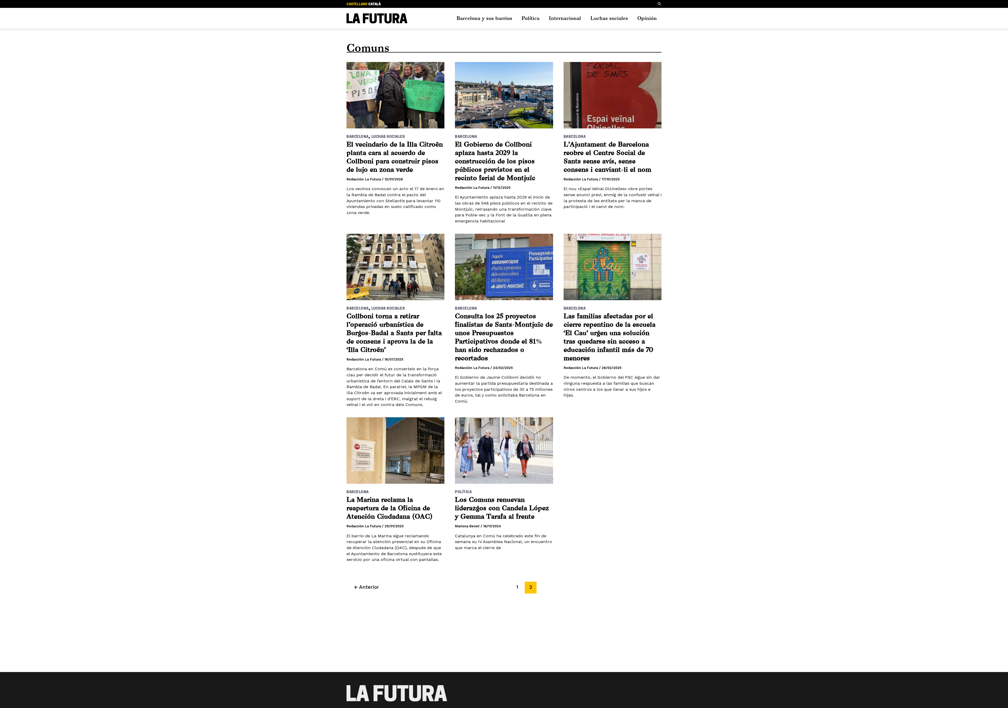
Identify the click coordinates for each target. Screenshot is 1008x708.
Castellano (357, 4)
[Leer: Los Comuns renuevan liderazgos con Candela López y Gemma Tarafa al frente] (504, 447)
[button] (660, 4)
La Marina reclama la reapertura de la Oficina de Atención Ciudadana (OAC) (389, 508)
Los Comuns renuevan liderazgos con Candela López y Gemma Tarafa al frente (502, 508)
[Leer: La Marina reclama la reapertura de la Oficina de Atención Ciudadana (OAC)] (395, 447)
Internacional (565, 18)
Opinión (647, 18)
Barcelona (357, 137)
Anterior (366, 587)
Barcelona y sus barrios (484, 18)
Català (374, 4)
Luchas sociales (609, 18)
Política (530, 18)
